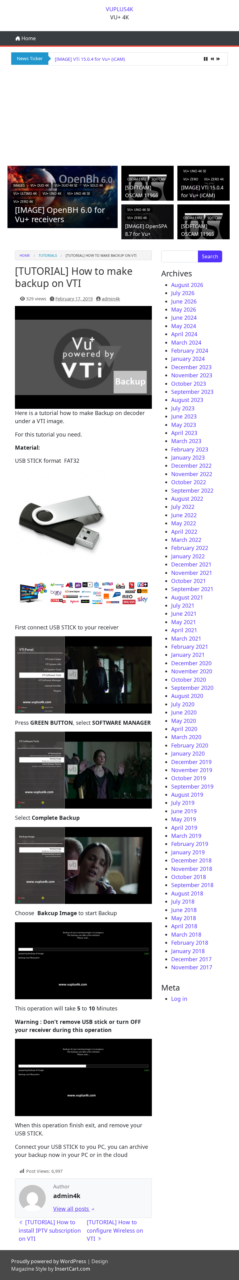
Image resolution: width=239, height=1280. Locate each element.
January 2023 (188, 457)
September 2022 (192, 490)
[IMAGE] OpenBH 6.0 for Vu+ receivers (60, 214)
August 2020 (187, 696)
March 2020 (186, 737)
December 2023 (191, 367)
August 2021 (187, 597)
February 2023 (189, 449)
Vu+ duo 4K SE (66, 185)
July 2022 (182, 506)
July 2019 (182, 802)
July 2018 (182, 901)
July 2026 (182, 293)
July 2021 (182, 605)
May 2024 (183, 326)
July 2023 (182, 408)
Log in (179, 998)
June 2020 (184, 712)
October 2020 (188, 679)
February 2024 (189, 350)
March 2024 (186, 342)
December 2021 (191, 564)
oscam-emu (136, 179)
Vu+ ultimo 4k (25, 193)
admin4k (111, 299)
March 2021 (186, 638)
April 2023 (184, 433)
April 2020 (184, 729)
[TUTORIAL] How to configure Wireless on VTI (115, 1230)
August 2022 (187, 498)
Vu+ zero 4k (23, 201)
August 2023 (187, 400)
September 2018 (192, 885)
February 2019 (189, 844)
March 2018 (186, 934)
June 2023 (184, 416)
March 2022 (186, 539)
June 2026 (184, 301)
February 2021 (189, 646)
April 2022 (184, 531)
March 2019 (186, 835)
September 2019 (192, 786)
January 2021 (188, 654)
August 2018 (187, 893)
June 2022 (184, 515)
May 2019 (183, 819)
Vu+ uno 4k (52, 193)
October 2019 (188, 778)
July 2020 (182, 704)
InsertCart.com (72, 1268)
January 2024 (188, 358)
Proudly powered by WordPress (48, 1261)
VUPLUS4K (119, 9)
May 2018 (183, 918)
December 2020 (191, 663)
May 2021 (183, 622)
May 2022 (183, 523)
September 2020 (192, 687)
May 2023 (183, 424)
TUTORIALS (48, 255)
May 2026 (183, 309)
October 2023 (188, 383)
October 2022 (188, 482)
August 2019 (187, 794)
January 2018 (188, 951)
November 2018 (191, 868)
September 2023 (192, 391)
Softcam (159, 179)
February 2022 (189, 548)
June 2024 (184, 317)
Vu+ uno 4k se (78, 193)
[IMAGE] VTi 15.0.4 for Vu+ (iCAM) (90, 59)
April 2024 (184, 334)
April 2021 (184, 630)
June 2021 (184, 613)
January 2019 (188, 852)
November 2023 (191, 375)
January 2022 (188, 556)
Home (28, 38)
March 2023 (186, 441)
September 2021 (192, 589)
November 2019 (191, 770)
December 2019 (191, 762)
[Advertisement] (119, 114)
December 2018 (191, 860)
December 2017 (191, 959)
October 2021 (188, 581)
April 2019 (184, 827)
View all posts (71, 1208)
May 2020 (183, 720)
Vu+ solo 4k (93, 185)
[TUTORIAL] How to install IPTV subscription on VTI (50, 1230)
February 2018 (189, 942)
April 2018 (184, 926)
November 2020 (191, 671)
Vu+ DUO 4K (39, 185)
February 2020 (189, 745)
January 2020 (188, 753)
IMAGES (19, 185)
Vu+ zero (190, 179)
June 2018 (184, 910)
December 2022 (191, 465)
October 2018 (188, 877)
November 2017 (191, 967)
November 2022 (191, 474)
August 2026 (187, 285)
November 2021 (191, 572)
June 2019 (184, 811)
